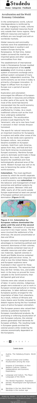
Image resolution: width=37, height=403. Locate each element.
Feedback (26, 8)
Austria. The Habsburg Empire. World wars (21, 355)
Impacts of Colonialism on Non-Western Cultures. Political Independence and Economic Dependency (18, 368)
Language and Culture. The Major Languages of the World (19, 376)
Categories (16, 8)
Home (8, 8)
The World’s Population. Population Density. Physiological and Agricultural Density (21, 382)
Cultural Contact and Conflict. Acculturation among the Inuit (18, 361)
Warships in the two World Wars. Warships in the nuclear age (19, 389)
